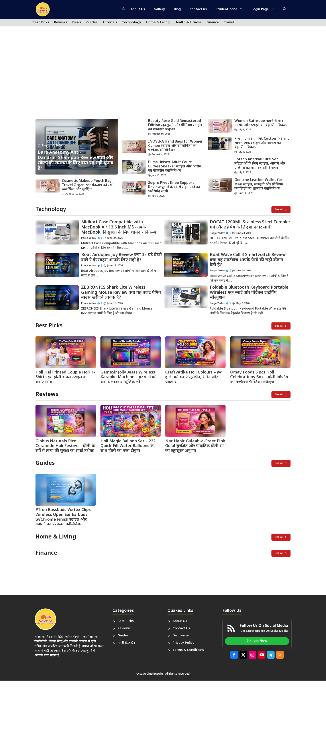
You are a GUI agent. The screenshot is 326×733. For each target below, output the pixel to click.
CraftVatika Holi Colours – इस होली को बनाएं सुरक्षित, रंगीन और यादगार (193, 377)
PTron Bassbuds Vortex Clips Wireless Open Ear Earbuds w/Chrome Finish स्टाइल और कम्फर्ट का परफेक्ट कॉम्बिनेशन (63, 517)
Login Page (260, 9)
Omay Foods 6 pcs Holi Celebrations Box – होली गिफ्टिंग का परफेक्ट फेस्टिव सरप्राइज (259, 377)
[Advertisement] (163, 81)
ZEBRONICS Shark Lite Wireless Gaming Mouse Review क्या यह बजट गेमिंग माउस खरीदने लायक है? (121, 293)
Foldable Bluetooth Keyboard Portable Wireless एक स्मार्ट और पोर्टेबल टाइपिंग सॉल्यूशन (249, 293)
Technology (131, 22)
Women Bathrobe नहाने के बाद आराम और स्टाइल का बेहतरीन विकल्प (261, 123)
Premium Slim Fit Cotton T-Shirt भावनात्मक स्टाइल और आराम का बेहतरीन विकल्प (261, 143)
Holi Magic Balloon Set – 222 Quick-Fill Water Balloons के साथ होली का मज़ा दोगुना (127, 446)
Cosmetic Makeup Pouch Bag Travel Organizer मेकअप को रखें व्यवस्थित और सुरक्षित (87, 185)
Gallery (159, 9)
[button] (285, 9)
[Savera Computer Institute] (42, 9)
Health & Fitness (188, 22)
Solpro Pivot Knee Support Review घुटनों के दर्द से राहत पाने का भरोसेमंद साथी (174, 187)
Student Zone (226, 9)
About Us (138, 9)
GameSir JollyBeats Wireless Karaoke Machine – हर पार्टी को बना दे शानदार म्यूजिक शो (128, 377)
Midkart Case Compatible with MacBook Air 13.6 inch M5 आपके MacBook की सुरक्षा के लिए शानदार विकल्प (118, 227)
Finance (212, 22)
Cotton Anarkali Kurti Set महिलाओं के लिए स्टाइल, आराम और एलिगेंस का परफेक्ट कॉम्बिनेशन (259, 163)
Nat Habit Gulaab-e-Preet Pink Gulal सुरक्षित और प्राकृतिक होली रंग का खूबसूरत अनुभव (195, 446)
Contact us (198, 9)
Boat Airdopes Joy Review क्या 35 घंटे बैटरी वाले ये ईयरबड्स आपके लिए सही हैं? (121, 257)
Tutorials (109, 22)
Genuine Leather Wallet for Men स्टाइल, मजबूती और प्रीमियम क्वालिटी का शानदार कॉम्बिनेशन (258, 184)
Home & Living (158, 22)
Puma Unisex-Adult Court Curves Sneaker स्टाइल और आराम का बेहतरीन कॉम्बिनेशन (174, 166)
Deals (76, 22)
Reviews (60, 22)
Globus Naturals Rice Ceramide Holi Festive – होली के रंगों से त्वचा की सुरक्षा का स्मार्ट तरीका (65, 446)
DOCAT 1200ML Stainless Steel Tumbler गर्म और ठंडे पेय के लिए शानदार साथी (250, 225)
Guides (92, 22)
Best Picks (40, 22)
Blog (177, 9)
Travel (229, 22)
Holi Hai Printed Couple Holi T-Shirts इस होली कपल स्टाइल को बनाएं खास (65, 377)
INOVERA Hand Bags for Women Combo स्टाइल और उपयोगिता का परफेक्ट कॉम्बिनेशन (175, 146)
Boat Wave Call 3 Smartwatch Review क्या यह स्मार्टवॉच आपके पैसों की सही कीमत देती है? (248, 260)
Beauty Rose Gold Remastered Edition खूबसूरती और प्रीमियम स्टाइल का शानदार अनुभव (175, 125)
